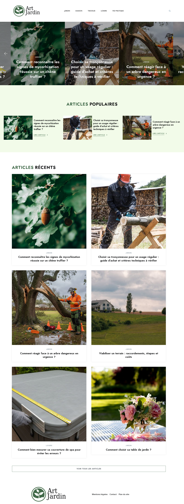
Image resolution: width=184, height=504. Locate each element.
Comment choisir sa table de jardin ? (128, 450)
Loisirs (104, 11)
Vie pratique (118, 11)
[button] (169, 11)
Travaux (91, 11)
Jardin (67, 11)
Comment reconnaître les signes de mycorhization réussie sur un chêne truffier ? (37, 69)
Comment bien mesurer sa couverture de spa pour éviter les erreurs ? (49, 451)
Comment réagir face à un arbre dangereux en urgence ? (146, 71)
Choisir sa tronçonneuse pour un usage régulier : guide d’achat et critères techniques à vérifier (92, 69)
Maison (78, 11)
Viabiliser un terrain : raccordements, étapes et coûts (128, 355)
